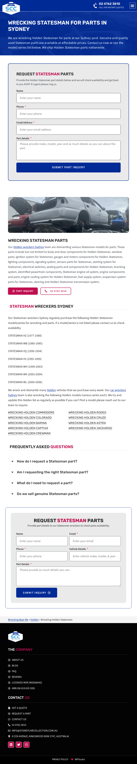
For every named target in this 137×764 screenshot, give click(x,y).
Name (19, 91)
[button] (132, 6)
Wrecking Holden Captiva (28, 428)
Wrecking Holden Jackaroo (90, 428)
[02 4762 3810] (95, 5)
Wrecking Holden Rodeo (87, 412)
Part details (23, 138)
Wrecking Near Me (18, 620)
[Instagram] (26, 745)
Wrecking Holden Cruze (87, 417)
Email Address (24, 122)
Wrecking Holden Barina (27, 423)
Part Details (23, 564)
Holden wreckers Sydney (28, 247)
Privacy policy (60, 759)
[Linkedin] (11, 745)
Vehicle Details (77, 549)
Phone (20, 107)
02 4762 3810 (109, 4)
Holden (51, 390)
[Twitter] (19, 745)
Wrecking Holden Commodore (31, 412)
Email (72, 534)
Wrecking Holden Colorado (30, 417)
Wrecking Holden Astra (87, 423)
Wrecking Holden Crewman (29, 433)
